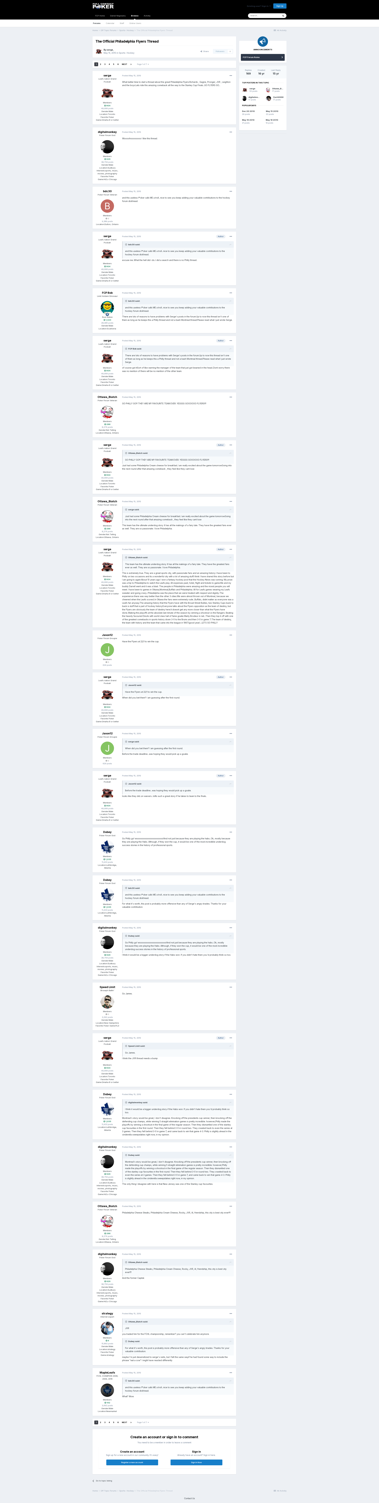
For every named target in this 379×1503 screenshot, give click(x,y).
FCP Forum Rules (251, 57)
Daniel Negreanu (118, 15)
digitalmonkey (107, 131)
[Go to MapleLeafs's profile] (107, 1390)
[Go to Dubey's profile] (107, 846)
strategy (107, 1313)
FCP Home (100, 15)
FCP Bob (107, 292)
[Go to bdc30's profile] (107, 206)
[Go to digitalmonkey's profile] (107, 146)
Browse (134, 15)
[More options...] (231, 75)
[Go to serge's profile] (98, 51)
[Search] (283, 15)
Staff (122, 23)
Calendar (110, 23)
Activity (147, 15)
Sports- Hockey (126, 53)
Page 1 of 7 (142, 64)
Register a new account (132, 1462)
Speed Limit (107, 987)
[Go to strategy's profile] (107, 1328)
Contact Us (189, 1498)
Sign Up (279, 6)
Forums (97, 23)
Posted (131, 75)
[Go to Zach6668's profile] (268, 98)
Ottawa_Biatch (107, 397)
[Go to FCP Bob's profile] (107, 307)
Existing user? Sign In (258, 6)
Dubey (107, 832)
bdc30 (107, 191)
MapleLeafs (107, 1372)
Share (205, 51)
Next (124, 64)
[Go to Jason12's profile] (107, 649)
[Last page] (131, 64)
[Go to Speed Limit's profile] (107, 1002)
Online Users (135, 23)
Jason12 (107, 634)
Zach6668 (278, 97)
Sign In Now (196, 1462)
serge (110, 49)
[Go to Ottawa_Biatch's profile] (107, 411)
